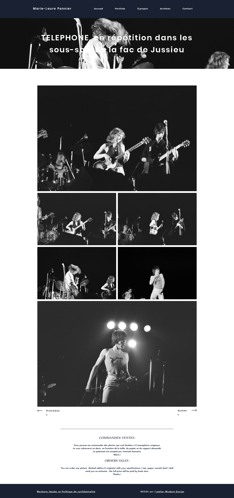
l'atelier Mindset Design (169, 491)
